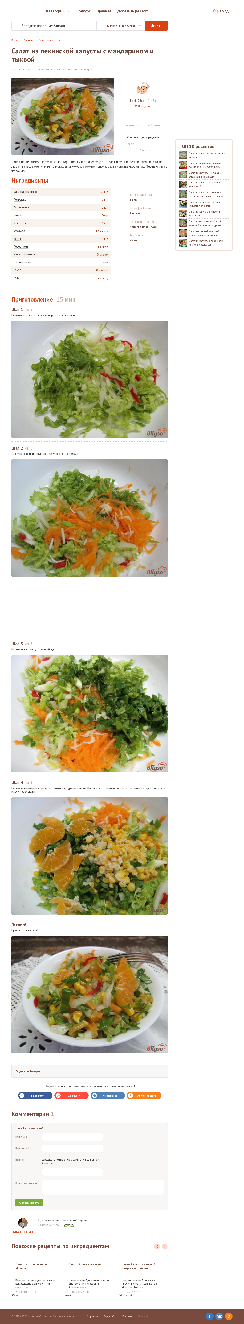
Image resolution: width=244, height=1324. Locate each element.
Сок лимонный (22, 262)
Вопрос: (20, 1160)
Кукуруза (19, 231)
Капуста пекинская (25, 192)
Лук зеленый (21, 207)
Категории (55, 11)
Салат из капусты (49, 40)
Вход (224, 11)
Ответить (69, 1224)
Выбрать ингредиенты (121, 26)
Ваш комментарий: (27, 1183)
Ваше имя (21, 1137)
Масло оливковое (24, 254)
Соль (16, 278)
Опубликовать (29, 1203)
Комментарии (133, 125)
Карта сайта (110, 1316)
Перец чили (21, 246)
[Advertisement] (89, 607)
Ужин (133, 240)
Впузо (14, 40)
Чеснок (18, 238)
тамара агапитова (23, 1231)
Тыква (17, 215)
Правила (104, 11)
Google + (74, 1095)
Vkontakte (110, 1095)
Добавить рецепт (132, 11)
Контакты (127, 1316)
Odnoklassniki (146, 1095)
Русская (135, 213)
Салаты (28, 40)
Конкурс (84, 11)
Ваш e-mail (22, 1148)
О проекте (92, 1316)
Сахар (17, 270)
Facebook (37, 1095)
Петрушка (20, 199)
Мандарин (20, 223)
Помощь (143, 1316)
